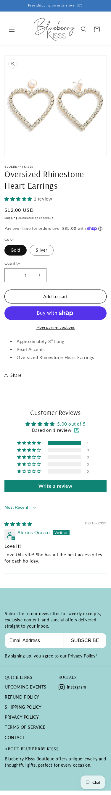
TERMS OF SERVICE (25, 727)
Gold (15, 250)
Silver (41, 250)
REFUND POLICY (22, 696)
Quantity (12, 263)
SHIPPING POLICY (23, 707)
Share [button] (16, 375)
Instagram (76, 686)
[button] (11, 29)
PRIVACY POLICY (22, 717)
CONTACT (15, 737)
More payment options (55, 327)
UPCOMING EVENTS (25, 686)
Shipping (10, 217)
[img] (18, 523)
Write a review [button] (55, 486)
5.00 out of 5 (71, 423)
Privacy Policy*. (83, 655)
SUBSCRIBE (85, 640)
